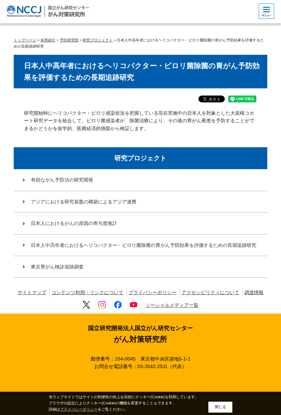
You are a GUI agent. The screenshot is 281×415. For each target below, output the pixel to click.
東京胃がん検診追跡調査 (57, 266)
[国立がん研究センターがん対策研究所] (48, 11)
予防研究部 (69, 40)
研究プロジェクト (98, 40)
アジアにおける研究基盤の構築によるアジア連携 (83, 201)
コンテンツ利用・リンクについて (87, 292)
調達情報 (254, 292)
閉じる (220, 407)
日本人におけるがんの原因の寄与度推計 (74, 223)
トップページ (25, 40)
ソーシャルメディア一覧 (172, 305)
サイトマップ (31, 292)
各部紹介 (48, 40)
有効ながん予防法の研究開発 (62, 180)
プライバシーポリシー (152, 292)
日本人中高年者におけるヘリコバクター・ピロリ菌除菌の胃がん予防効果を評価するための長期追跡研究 (143, 245)
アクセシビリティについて (210, 292)
